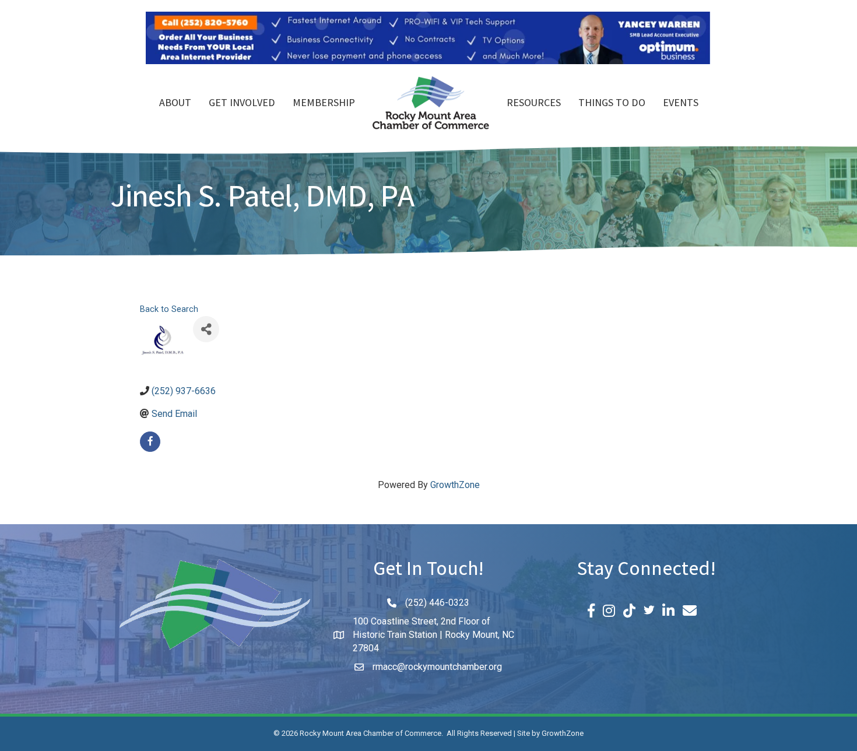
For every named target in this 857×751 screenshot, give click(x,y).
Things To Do (611, 103)
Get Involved (242, 103)
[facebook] (150, 441)
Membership (324, 103)
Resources (534, 103)
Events (680, 103)
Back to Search (169, 309)
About (175, 103)
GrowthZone (455, 484)
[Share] (206, 329)
